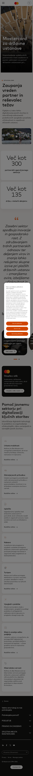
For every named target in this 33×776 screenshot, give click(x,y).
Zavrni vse (17, 328)
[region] (17, 310)
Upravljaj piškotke (17, 333)
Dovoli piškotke (17, 323)
